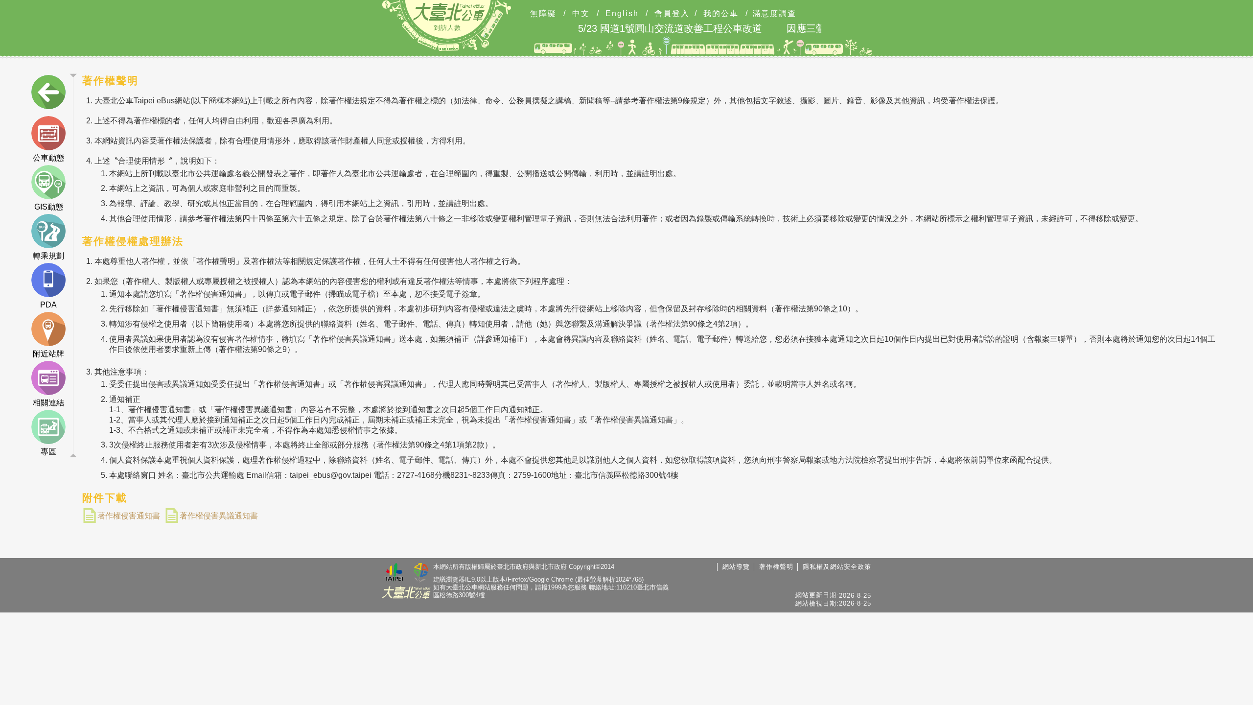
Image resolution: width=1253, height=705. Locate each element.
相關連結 (48, 403)
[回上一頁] (48, 94)
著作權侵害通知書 (128, 516)
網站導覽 (736, 566)
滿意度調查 (774, 14)
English (622, 14)
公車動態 (48, 158)
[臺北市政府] (394, 573)
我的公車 (721, 14)
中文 (581, 14)
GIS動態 (48, 207)
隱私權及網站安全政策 (837, 566)
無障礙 (543, 14)
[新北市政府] (421, 573)
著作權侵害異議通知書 (219, 516)
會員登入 (672, 14)
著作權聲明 (776, 566)
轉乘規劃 (48, 256)
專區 (48, 451)
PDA (48, 305)
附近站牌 (48, 354)
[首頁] (449, 11)
